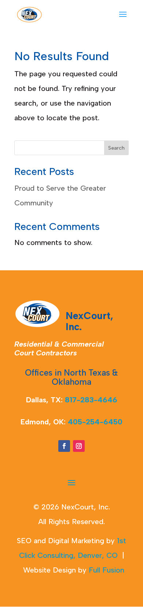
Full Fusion (106, 570)
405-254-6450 (95, 421)
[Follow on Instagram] (79, 446)
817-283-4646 (91, 399)
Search (116, 148)
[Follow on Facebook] (64, 446)
